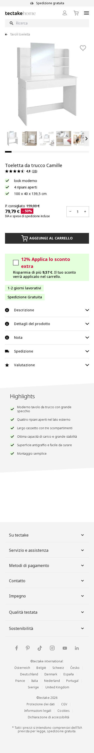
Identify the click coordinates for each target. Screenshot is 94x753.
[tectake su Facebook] (16, 648)
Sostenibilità (21, 628)
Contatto (17, 580)
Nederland (52, 681)
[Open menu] (86, 12)
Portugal (72, 681)
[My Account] (65, 12)
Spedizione (23, 351)
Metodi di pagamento (29, 565)
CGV (64, 704)
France (20, 681)
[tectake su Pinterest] (28, 648)
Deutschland (29, 674)
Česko (74, 668)
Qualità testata (23, 612)
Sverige (33, 687)
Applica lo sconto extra (45, 262)
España (68, 674)
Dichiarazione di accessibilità (48, 717)
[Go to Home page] (20, 13)
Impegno (17, 596)
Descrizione (24, 310)
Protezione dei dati (41, 704)
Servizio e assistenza (28, 550)
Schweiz (58, 668)
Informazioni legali (37, 711)
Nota (18, 337)
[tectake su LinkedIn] (77, 648)
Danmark (50, 674)
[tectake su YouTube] (65, 648)
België (41, 668)
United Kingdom (57, 687)
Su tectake (19, 535)
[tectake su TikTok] (40, 648)
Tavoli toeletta (20, 34)
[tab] (8, 152)
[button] (12, 138)
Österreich (22, 668)
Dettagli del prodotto (32, 323)
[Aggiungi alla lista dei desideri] (83, 48)
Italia (34, 681)
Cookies (63, 711)
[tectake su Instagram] (52, 648)
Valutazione (24, 365)
